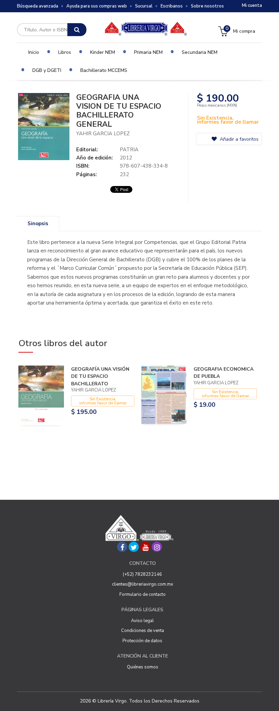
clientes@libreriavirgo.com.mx (142, 584)
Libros (64, 52)
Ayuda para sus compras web (96, 6)
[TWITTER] (134, 547)
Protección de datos (142, 641)
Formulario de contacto (142, 594)
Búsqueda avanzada (37, 6)
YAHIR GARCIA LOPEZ (103, 133)
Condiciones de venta (142, 631)
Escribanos (172, 6)
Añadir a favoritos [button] (238, 139)
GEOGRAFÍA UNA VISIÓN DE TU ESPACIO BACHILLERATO (100, 376)
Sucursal (143, 6)
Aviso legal (142, 621)
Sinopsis (38, 223)
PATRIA (129, 149)
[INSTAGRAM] (157, 547)
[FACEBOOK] (122, 547)
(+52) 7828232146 (142, 574)
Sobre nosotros (207, 6)
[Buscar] (76, 29)
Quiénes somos (142, 667)
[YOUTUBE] (145, 547)
